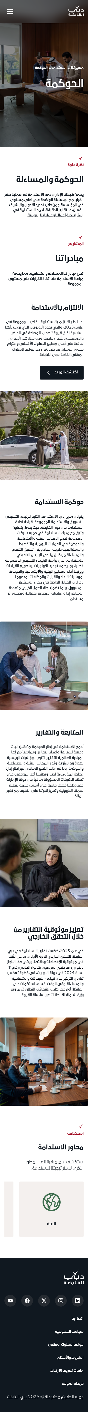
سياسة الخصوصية (69, 1331)
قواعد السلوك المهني (66, 1344)
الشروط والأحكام (70, 1357)
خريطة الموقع (73, 1383)
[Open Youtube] (10, 1301)
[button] (9, 11)
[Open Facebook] (27, 1301)
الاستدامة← (57, 68)
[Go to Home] (76, 11)
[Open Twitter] (44, 1301)
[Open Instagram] (61, 1301)
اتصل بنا (77, 1318)
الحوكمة (41, 68)
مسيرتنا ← (75, 68)
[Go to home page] (74, 1277)
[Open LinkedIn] (78, 1301)
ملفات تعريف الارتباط (67, 1370)
